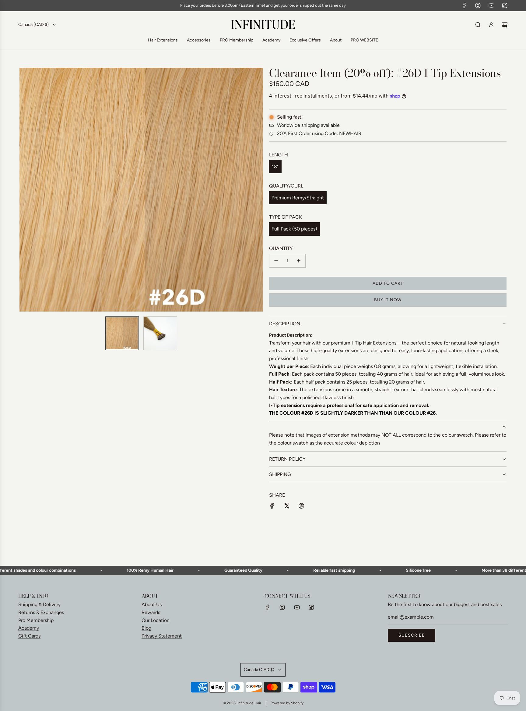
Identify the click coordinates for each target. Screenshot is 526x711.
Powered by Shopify (287, 703)
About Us (152, 604)
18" (275, 167)
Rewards (151, 612)
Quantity (281, 248)
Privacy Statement (162, 636)
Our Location (156, 620)
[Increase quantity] (298, 260)
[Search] (478, 24)
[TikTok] (504, 5)
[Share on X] (286, 507)
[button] (27, 190)
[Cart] (504, 24)
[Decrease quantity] (276, 260)
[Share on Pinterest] (301, 507)
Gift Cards (29, 636)
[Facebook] (464, 5)
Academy (28, 628)
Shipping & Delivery (39, 604)
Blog (146, 628)
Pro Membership (36, 620)
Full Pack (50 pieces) (294, 229)
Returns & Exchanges (41, 612)
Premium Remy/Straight (298, 198)
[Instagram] (478, 5)
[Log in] (491, 24)
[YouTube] (491, 5)
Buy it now (388, 299)
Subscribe (411, 635)
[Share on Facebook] (272, 507)
